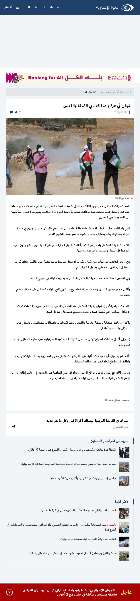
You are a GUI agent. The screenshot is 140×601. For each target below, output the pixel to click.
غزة (54, 212)
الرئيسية (126, 92)
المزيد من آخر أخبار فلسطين (109, 441)
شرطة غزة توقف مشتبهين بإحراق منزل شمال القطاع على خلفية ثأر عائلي (72, 449)
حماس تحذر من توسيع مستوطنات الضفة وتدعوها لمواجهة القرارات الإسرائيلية (68, 464)
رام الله (120, 228)
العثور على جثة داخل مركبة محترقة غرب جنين (88, 539)
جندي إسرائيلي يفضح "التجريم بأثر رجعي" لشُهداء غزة (83, 478)
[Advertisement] (70, 42)
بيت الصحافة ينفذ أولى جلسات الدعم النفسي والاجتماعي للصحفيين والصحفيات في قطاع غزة (61, 527)
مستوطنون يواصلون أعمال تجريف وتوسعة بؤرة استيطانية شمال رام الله (72, 553)
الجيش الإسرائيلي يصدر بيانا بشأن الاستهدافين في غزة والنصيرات (77, 510)
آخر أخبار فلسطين (109, 92)
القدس (40, 206)
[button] (11, 7)
